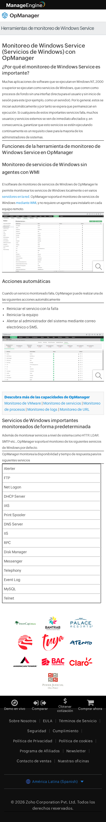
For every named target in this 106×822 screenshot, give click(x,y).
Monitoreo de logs (42, 409)
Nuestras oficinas (73, 761)
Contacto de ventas (34, 761)
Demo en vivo (14, 709)
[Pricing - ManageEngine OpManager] (90, 701)
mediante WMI (26, 203)
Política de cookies (76, 741)
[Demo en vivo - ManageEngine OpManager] (15, 701)
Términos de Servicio (78, 721)
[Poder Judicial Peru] (53, 680)
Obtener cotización (65, 709)
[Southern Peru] (25, 642)
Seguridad (36, 731)
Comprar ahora (90, 709)
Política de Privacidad (32, 741)
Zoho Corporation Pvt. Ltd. (51, 802)
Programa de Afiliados (40, 751)
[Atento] (81, 642)
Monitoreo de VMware (22, 403)
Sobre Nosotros (23, 721)
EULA (47, 721)
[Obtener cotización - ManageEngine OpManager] (65, 699)
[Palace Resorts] (81, 623)
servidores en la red (15, 197)
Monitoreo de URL (75, 409)
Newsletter (76, 751)
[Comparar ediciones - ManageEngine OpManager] (40, 701)
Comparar (40, 709)
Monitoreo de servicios (62, 403)
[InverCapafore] (25, 623)
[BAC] (53, 661)
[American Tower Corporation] (25, 661)
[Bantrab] (53, 623)
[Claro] (81, 661)
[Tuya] (53, 642)
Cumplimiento (65, 731)
